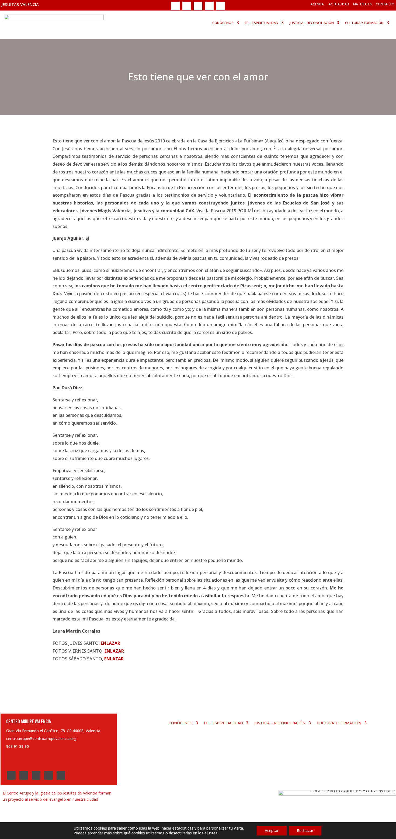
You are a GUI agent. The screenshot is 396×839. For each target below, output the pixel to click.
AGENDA (317, 4)
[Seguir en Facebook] (175, 6)
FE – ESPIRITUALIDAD (261, 22)
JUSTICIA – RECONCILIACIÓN (312, 22)
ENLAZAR (110, 643)
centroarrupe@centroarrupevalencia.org (41, 738)
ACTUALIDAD (339, 4)
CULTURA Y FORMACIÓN (364, 22)
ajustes (210, 833)
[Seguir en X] (186, 6)
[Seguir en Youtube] (209, 6)
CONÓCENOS (223, 22)
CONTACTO (385, 4)
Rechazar (305, 830)
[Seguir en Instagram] (198, 6)
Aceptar (272, 830)
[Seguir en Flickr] (220, 6)
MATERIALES (362, 4)
